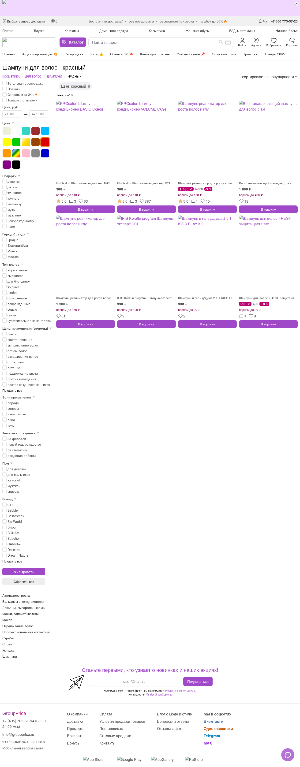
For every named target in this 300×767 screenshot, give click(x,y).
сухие (12, 315)
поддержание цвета (23, 373)
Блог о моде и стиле (174, 714)
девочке (14, 181)
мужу (11, 209)
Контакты (107, 743)
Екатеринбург (18, 245)
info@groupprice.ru (18, 734)
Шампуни (54, 76)
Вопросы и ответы (173, 721)
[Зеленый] (16, 142)
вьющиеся (15, 275)
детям (12, 187)
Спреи (7, 644)
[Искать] (221, 42)
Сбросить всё (24, 581)
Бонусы (73, 743)
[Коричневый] (35, 142)
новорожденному (21, 220)
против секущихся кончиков (29, 384)
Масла (7, 619)
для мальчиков (19, 474)
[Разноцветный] (16, 153)
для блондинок (19, 281)
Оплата (105, 714)
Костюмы (72, 30)
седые (12, 309)
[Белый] (16, 131)
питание (14, 367)
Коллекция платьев (155, 54)
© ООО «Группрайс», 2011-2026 (23, 742)
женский (14, 480)
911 (10, 504)
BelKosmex (16, 516)
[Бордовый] (35, 131)
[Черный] (16, 164)
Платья (7, 30)
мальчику (15, 203)
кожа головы (17, 414)
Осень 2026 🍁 (121, 54)
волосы (13, 408)
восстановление (20, 339)
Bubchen (14, 538)
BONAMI (14, 532)
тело (11, 425)
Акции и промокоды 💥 (39, 54)
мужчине (14, 215)
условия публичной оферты (179, 690)
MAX (208, 743)
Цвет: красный (73, 86)
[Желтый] (6, 142)
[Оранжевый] (6, 153)
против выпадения (22, 378)
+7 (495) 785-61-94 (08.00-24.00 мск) (24, 723)
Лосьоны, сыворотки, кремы (23, 607)
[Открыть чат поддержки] (287, 754)
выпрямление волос (23, 345)
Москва (13, 256)
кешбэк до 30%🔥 (213, 21)
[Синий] (45, 153)
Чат (266, 21)
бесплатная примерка (177, 21)
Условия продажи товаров (122, 721)
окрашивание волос (23, 356)
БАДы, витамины (242, 30)
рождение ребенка (22, 455)
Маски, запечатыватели (20, 613)
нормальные (17, 270)
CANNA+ (14, 544)
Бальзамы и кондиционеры (23, 601)
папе (11, 226)
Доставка (75, 721)
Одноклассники (218, 728)
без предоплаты (141, 21)
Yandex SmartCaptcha (159, 694)
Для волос (33, 76)
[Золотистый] (26, 142)
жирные (13, 286)
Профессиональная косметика (26, 631)
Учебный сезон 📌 (191, 54)
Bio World (15, 521)
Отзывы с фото (170, 728)
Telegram (212, 735)
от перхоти (16, 362)
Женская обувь (197, 30)
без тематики (18, 449)
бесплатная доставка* (106, 21)
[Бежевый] (6, 131)
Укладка (8, 650)
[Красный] (45, 142)
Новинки (8, 54)
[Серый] (35, 153)
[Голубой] (45, 131)
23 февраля (17, 438)
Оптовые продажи (115, 735)
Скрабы (8, 638)
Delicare (14, 549)
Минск (12, 251)
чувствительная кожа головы (29, 320)
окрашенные (17, 298)
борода (13, 402)
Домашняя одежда (113, 30)
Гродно (13, 239)
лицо (11, 419)
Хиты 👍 (96, 54)
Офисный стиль (224, 54)
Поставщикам (111, 728)
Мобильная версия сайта (22, 747)
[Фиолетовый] (6, 164)
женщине (15, 192)
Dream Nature (18, 555)
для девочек (17, 468)
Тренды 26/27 (275, 54)
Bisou (12, 527)
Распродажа (73, 54)
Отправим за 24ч (21, 94)
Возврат (74, 735)
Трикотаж (250, 54)
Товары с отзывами (22, 100)
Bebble (13, 510)
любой (13, 292)
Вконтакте (213, 721)
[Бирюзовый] (26, 131)
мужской (14, 485)
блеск (12, 333)
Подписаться (198, 681)
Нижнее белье (287, 30)
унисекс (13, 491)
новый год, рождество (24, 444)
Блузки (39, 30)
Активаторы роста (16, 595)
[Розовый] (26, 153)
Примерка (76, 728)
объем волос (17, 350)
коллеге (13, 198)
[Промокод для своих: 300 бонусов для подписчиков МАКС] (150, 8)
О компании (77, 714)
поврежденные (19, 303)
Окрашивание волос (18, 625)
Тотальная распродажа (25, 83)
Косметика (157, 30)
